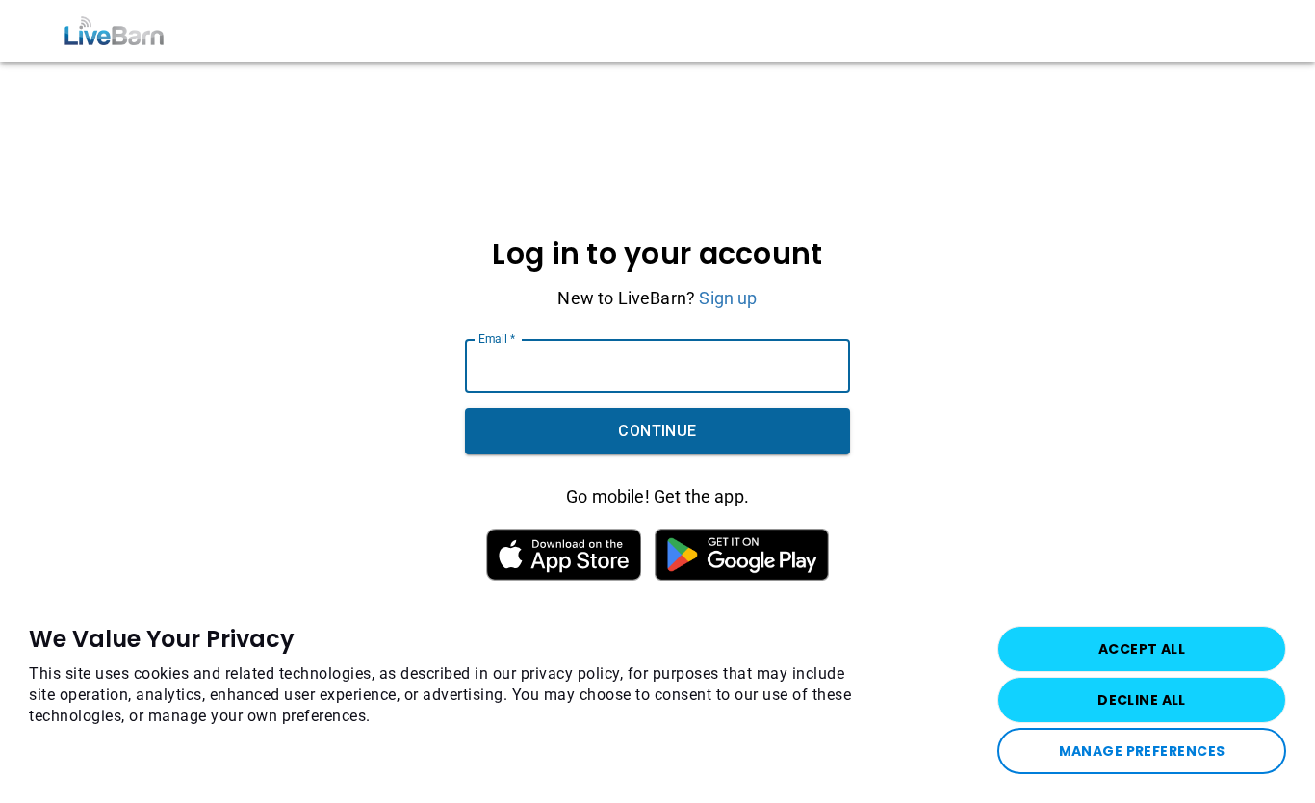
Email (496, 339)
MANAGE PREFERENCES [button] (1142, 751)
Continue (657, 431)
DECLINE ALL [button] (1141, 700)
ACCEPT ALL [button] (1141, 649)
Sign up (728, 298)
